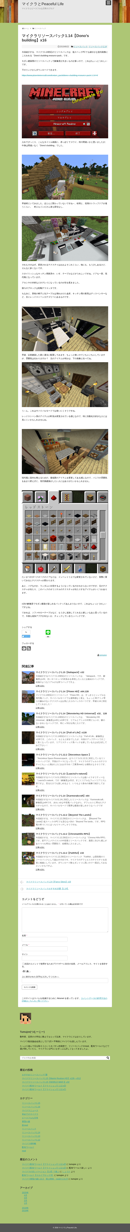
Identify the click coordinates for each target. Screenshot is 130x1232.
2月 (25, 1201)
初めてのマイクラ (30, 1114)
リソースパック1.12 (31, 1140)
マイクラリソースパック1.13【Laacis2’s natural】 (62, 773)
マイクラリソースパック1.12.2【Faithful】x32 (60, 853)
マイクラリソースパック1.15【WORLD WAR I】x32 (45, 1082)
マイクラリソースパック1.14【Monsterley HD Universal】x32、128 (71, 713)
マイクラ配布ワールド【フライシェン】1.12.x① (44, 1089)
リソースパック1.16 (31, 1107)
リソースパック (80, 47)
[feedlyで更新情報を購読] (24, 648)
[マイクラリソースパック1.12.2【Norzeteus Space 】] (28, 760)
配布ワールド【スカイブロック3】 (38, 1175)
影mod (25, 1125)
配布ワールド (28, 1147)
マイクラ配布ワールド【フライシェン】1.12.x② (44, 1086)
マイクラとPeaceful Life (43, 4)
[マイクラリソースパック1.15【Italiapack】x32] (28, 677)
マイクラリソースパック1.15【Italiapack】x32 (60, 672)
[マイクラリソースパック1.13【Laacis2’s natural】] (28, 779)
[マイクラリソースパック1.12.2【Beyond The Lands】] (28, 820)
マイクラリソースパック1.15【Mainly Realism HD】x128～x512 (51, 1078)
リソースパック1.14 (98, 47)
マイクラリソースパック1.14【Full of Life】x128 (61, 732)
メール (25, 945)
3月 (25, 1198)
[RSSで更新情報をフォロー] (29, 648)
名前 (24, 935)
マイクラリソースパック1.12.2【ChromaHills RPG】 (63, 834)
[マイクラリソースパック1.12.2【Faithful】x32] (28, 858)
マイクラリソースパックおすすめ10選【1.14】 (47, 889)
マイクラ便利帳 (29, 1143)
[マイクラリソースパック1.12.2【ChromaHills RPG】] (28, 839)
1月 (25, 1203)
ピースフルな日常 (30, 1118)
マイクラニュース (30, 1110)
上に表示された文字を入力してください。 (41, 977)
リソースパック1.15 (31, 1103)
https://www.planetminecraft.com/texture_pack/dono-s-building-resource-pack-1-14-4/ (60, 75)
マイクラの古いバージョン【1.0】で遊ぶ (40, 1172)
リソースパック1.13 (31, 1136)
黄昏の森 (26, 1121)
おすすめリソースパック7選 (34, 1075)
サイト (25, 954)
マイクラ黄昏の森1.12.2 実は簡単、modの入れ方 (45, 1179)
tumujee (103, 655)
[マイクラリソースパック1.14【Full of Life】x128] (28, 737)
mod (24, 1151)
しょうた (66, 1172)
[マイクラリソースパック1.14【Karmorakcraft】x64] (28, 801)
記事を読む (40, 686)
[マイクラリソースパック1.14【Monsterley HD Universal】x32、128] (28, 718)
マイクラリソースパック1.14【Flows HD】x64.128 (62, 691)
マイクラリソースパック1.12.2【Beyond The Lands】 (64, 815)
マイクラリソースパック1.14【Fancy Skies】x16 (48, 882)
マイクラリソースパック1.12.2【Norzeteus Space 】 (63, 754)
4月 (25, 1195)
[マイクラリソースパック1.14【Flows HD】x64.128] (28, 696)
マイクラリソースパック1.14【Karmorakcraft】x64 (62, 795)
